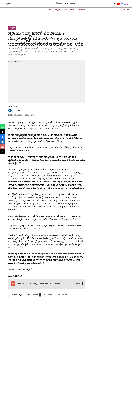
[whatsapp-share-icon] (2, 128)
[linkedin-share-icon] (2, 143)
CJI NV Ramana (32, 295)
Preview (78, 284)
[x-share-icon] (2, 133)
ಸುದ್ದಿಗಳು (57, 9)
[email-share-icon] (2, 148)
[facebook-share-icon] (2, 138)
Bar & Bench (17, 110)
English (8, 4)
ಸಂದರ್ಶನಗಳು (69, 9)
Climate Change (16, 295)
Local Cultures (61, 295)
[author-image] (10, 110)
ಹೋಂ (48, 9)
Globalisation (47, 295)
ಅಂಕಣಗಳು (81, 9)
